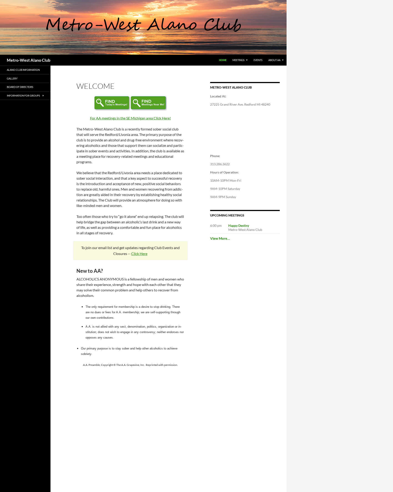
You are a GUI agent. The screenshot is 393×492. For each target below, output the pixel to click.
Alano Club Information (23, 69)
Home (223, 60)
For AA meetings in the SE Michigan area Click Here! (130, 118)
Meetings (238, 60)
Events (258, 60)
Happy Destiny (238, 225)
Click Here (139, 253)
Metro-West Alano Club (28, 60)
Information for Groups (23, 95)
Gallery (12, 78)
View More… (220, 238)
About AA (274, 60)
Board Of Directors (20, 86)
